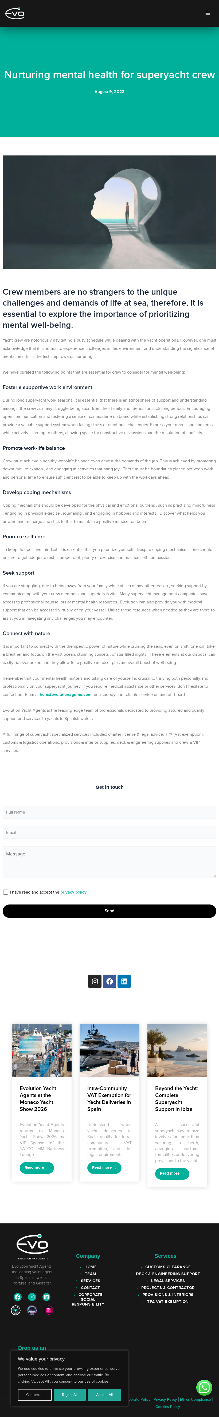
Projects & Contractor (168, 1288)
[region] (69, 1378)
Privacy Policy (165, 1400)
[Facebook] (18, 1297)
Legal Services (168, 1281)
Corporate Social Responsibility (88, 1299)
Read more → (37, 1167)
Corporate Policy (136, 1400)
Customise (35, 1395)
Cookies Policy (167, 1407)
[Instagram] (32, 1297)
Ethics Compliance (195, 1400)
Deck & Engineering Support (168, 1274)
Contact (90, 1288)
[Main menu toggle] (208, 13)
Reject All (69, 1395)
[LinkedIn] (46, 1297)
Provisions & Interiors (168, 1294)
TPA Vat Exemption (168, 1301)
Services (90, 1281)
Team (90, 1274)
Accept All (104, 1395)
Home (90, 1267)
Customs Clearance (168, 1267)
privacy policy (73, 892)
